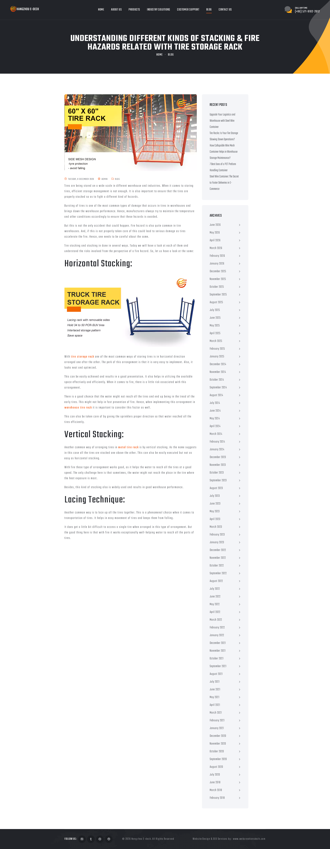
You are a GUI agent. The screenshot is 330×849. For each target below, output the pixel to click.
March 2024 (216, 434)
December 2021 (218, 643)
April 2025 (215, 333)
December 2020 (218, 736)
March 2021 (216, 712)
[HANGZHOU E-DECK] (24, 9)
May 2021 (214, 697)
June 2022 (215, 596)
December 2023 (218, 457)
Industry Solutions (158, 9)
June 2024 (215, 410)
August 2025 (216, 302)
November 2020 (218, 743)
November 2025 (218, 279)
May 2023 (215, 511)
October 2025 (217, 286)
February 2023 (217, 534)
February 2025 (217, 348)
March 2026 (216, 248)
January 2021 (217, 728)
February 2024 (217, 441)
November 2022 (218, 557)
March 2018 (216, 790)
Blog (209, 9)
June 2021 (215, 689)
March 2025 (216, 341)
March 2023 (216, 526)
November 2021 (218, 650)
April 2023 (215, 519)
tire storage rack (82, 356)
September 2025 (218, 294)
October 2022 (217, 565)
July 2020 (215, 774)
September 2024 (218, 387)
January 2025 (217, 356)
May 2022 (215, 604)
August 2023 (216, 488)
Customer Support (188, 9)
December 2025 (218, 271)
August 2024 (216, 395)
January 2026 (217, 263)
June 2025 (215, 317)
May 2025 (215, 325)
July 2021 (215, 681)
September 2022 (218, 573)
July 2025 (215, 310)
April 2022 (215, 612)
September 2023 (218, 480)
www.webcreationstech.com (249, 839)
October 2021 (217, 658)
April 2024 (215, 426)
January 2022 (217, 635)
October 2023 (217, 472)
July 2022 (215, 588)
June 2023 (215, 503)
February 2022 (217, 627)
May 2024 (215, 418)
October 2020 (217, 751)
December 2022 (218, 550)
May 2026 (215, 232)
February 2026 (217, 255)
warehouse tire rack (78, 407)
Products (134, 9)
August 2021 (216, 674)
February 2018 (217, 797)
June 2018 (215, 782)
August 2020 (216, 767)
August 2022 (216, 581)
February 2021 (217, 720)
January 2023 (217, 542)
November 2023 (218, 465)
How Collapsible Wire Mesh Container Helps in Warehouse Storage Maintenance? (224, 152)
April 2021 (215, 705)
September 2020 (218, 759)
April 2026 (215, 240)
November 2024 (218, 372)
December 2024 (218, 364)
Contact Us (225, 9)
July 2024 (215, 403)
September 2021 (218, 666)
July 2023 (215, 496)
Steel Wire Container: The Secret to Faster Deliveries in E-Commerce (224, 183)
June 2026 (215, 224)
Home (101, 9)
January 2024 (217, 449)
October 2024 (217, 379)
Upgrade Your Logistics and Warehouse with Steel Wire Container (222, 121)
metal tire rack (128, 447)
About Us (116, 9)
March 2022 (216, 619)
